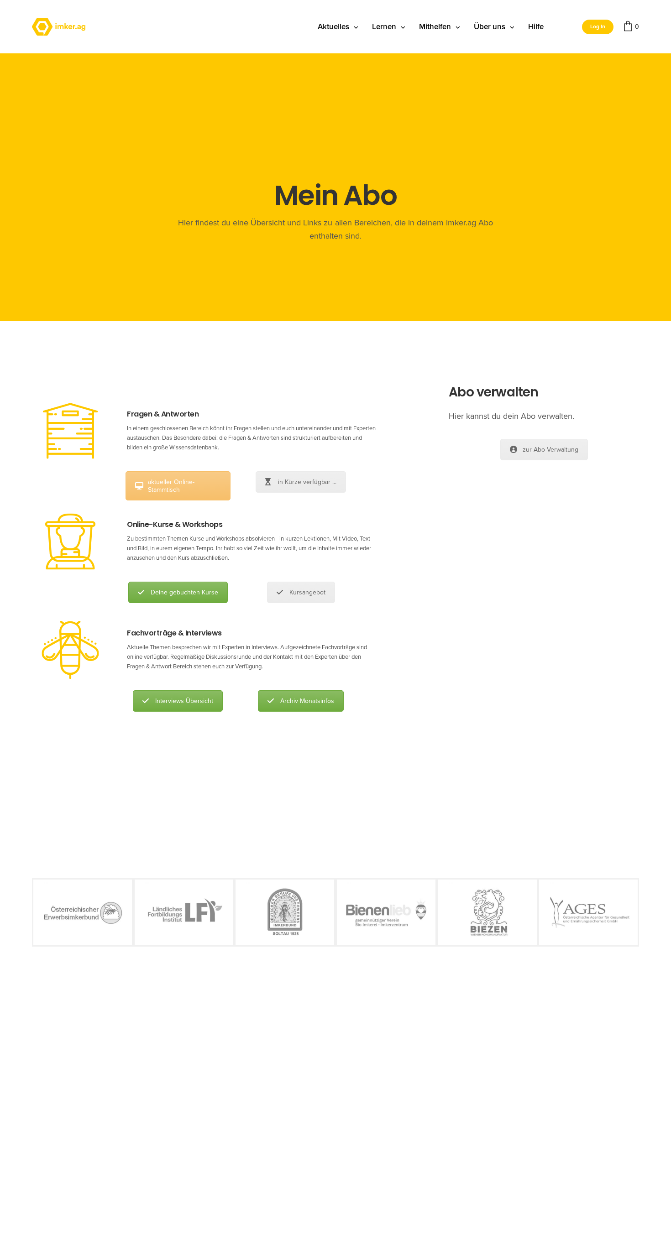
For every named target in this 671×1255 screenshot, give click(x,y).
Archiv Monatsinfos (307, 701)
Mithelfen (435, 26)
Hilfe (536, 26)
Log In (597, 26)
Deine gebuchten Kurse (184, 592)
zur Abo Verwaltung (550, 449)
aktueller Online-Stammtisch (171, 486)
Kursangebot (307, 592)
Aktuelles (333, 26)
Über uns (489, 26)
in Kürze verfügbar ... (307, 482)
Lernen (384, 26)
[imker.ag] (58, 27)
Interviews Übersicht (184, 701)
